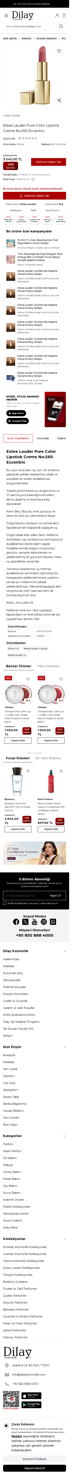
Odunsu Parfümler (15, 1337)
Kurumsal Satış (13, 973)
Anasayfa (9, 1055)
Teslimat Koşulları (14, 987)
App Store (18, 413)
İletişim (8, 1035)
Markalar (8, 966)
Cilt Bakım (10, 1158)
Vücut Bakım (12, 1193)
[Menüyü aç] (6, 15)
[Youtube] (34, 922)
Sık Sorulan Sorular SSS (18, 1028)
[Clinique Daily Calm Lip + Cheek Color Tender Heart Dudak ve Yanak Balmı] (18, 689)
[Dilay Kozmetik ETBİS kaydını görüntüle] (11, 1400)
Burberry (9, 799)
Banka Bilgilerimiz (15, 1104)
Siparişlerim (10, 1090)
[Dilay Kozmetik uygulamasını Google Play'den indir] (31, 1404)
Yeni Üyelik (10, 1069)
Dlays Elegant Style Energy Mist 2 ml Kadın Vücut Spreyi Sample (40, 257)
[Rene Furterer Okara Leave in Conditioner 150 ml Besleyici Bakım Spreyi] (51, 781)
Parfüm (8, 1144)
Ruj (64, 38)
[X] (25, 922)
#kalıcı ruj (13, 648)
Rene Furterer (45, 799)
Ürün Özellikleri (18, 438)
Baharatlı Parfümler (16, 1309)
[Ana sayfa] (30, 15)
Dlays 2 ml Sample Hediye (30, 264)
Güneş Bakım (12, 1172)
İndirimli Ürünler (13, 1199)
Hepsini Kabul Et (34, 1468)
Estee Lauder (28, 204)
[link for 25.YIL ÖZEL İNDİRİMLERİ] (34, 853)
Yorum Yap (9, 138)
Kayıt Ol (55, 895)
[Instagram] (44, 922)
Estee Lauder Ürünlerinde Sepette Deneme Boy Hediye (37, 272)
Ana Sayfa (10, 38)
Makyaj (26, 38)
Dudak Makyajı (46, 38)
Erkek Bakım (11, 1179)
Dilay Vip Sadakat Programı (21, 1022)
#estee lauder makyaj (35, 648)
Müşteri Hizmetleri (15, 994)
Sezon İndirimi (12, 1220)
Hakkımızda (11, 959)
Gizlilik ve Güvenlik (15, 1001)
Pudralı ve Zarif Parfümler (20, 1288)
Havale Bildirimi (13, 1110)
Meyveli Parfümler (15, 1302)
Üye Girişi (9, 1083)
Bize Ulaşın (10, 1124)
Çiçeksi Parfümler (14, 1295)
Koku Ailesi (10, 1227)
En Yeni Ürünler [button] (48, 758)
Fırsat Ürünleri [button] (18, 758)
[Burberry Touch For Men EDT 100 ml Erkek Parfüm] (18, 781)
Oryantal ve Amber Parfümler (23, 1316)
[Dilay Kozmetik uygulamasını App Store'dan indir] (31, 1395)
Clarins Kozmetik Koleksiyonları (23, 1261)
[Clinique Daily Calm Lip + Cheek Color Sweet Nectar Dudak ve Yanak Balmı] (51, 689)
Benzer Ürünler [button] (18, 666)
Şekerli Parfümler (14, 1330)
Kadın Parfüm (12, 1151)
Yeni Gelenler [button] (48, 666)
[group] (34, 75)
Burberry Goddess (15, 1282)
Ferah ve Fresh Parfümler (20, 1323)
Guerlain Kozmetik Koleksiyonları (25, 1254)
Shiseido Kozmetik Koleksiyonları (25, 1247)
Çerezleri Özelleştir (34, 1458)
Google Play (19, 421)
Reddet (17, 1436)
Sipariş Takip (11, 1097)
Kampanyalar (12, 980)
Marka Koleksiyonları (16, 1206)
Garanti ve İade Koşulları (19, 1008)
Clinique (9, 707)
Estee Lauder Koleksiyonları (21, 1268)
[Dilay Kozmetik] (34, 1352)
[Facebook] (16, 922)
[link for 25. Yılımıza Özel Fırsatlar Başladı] (34, 4)
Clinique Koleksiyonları (17, 1275)
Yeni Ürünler (11, 1117)
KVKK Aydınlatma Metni (19, 1015)
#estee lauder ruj (17, 655)
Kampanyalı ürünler (16, 1213)
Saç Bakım (10, 1186)
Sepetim (9, 1076)
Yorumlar (43, 438)
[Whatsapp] (53, 922)
